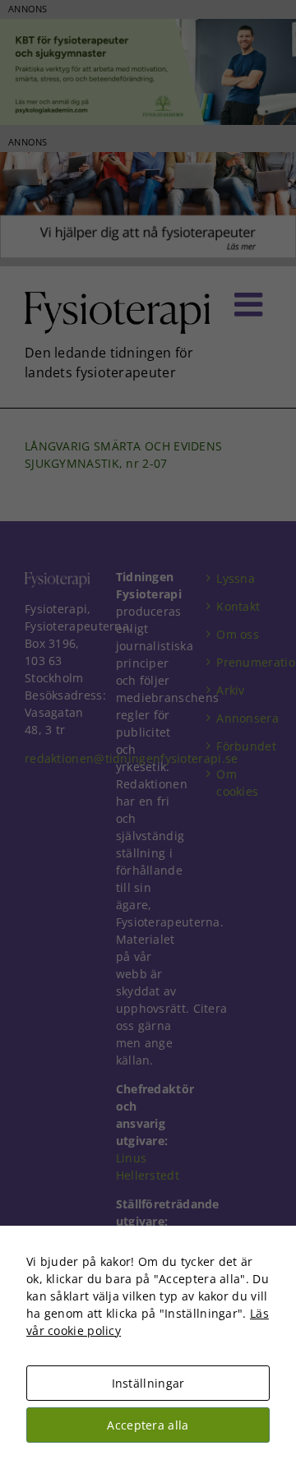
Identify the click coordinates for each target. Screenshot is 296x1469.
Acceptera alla (147, 1425)
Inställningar (148, 1383)
